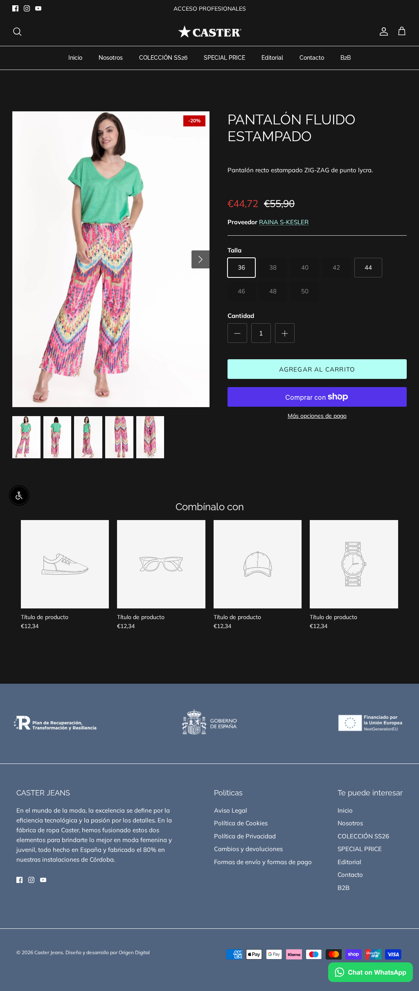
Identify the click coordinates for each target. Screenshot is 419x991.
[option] (111, 259)
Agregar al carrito (317, 369)
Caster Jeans (48, 952)
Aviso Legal (230, 810)
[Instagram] (27, 8)
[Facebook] (15, 8)
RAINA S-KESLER (284, 222)
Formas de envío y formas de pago (263, 862)
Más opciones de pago (317, 415)
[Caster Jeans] (209, 31)
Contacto (312, 57)
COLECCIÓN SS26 (163, 57)
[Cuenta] (382, 31)
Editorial (272, 57)
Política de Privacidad (245, 836)
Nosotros (111, 57)
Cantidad (241, 316)
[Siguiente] (200, 259)
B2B (345, 57)
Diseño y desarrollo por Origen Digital (107, 952)
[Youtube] (38, 8)
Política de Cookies (241, 823)
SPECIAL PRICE (224, 57)
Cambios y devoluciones (248, 849)
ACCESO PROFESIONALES (209, 8)
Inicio (75, 57)
